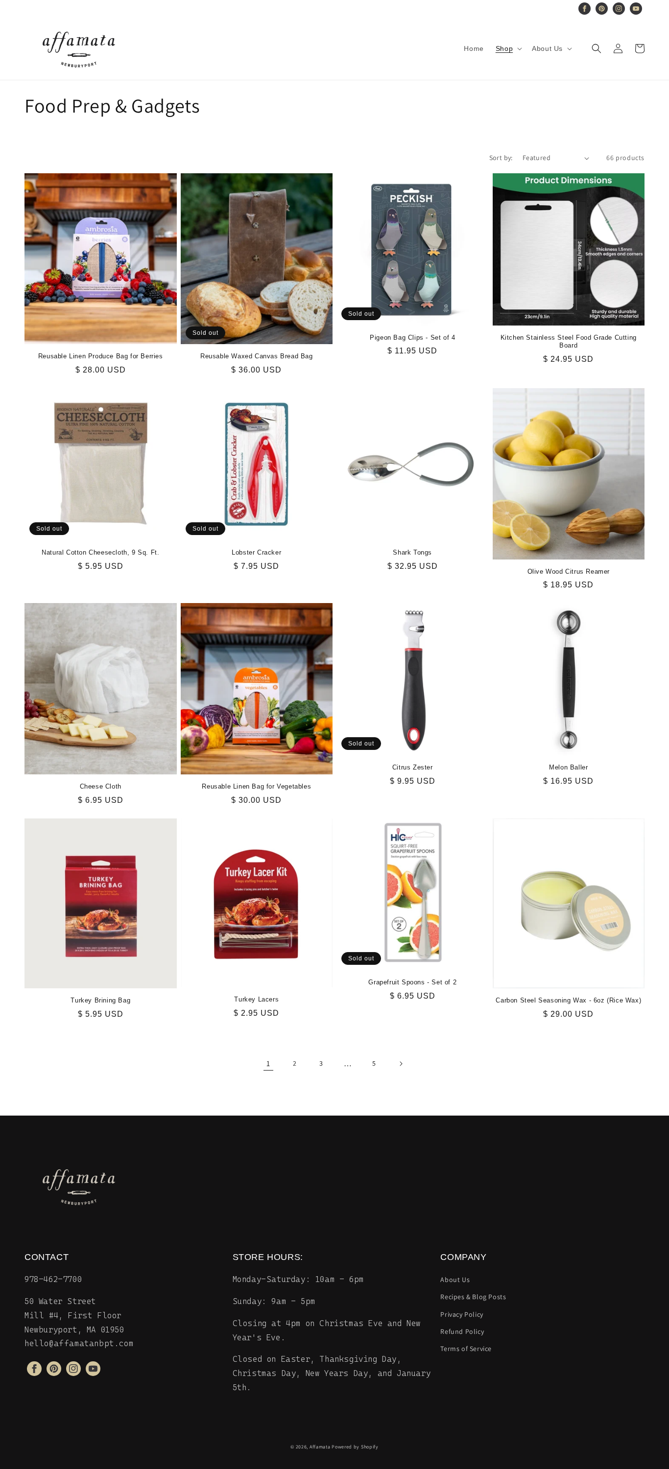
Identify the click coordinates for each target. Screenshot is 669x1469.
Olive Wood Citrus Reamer (568, 571)
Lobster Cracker (256, 552)
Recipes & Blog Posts (473, 1296)
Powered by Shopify (355, 1447)
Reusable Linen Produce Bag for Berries (100, 356)
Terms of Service (466, 1348)
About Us (455, 1279)
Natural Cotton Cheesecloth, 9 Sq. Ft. (100, 552)
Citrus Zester (412, 767)
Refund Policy (462, 1331)
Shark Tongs (412, 552)
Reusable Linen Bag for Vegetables (256, 786)
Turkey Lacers (256, 999)
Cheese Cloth (100, 786)
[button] (508, 48)
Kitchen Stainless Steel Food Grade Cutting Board (569, 342)
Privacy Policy (461, 1314)
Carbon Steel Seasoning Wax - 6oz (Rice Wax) (568, 1000)
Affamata (320, 1447)
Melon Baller (568, 767)
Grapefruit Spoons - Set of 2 (412, 982)
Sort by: (501, 157)
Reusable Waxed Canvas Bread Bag (256, 356)
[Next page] (400, 1063)
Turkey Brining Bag (100, 1000)
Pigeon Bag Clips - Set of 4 (412, 337)
